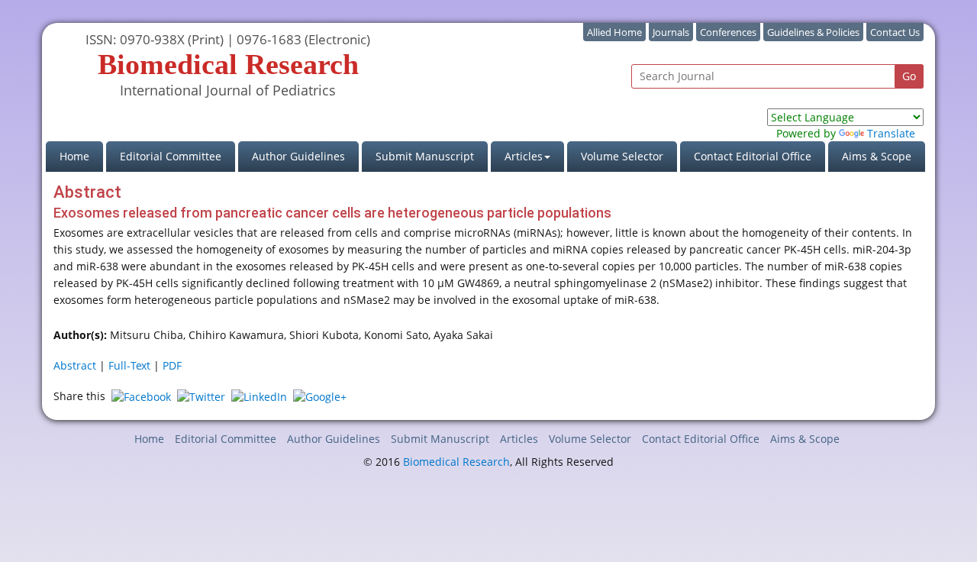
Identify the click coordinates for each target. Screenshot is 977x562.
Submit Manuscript (425, 156)
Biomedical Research (456, 461)
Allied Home (614, 32)
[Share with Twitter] (201, 396)
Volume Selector (622, 156)
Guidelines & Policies (813, 32)
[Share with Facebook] (141, 396)
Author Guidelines (298, 156)
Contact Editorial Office (752, 156)
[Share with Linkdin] (259, 396)
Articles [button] (524, 156)
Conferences (728, 32)
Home (81, 155)
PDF (172, 365)
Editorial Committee (170, 156)
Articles (519, 438)
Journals (671, 32)
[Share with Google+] (320, 396)
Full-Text (129, 365)
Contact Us (895, 32)
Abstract (74, 365)
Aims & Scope (876, 156)
